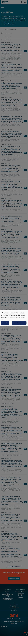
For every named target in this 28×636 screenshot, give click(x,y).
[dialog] (14, 318)
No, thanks (15, 323)
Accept (23, 323)
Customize (5, 323)
